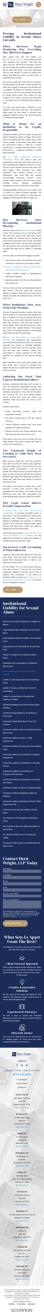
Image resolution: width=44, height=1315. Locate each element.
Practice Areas (22, 1083)
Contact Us (22, 1087)
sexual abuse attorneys (14, 60)
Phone (5, 881)
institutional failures (28, 230)
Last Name (7, 875)
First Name (7, 869)
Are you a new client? (11, 894)
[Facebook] (17, 1065)
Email (5, 887)
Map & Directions (22, 1108)
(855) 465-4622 (22, 1074)
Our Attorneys (22, 1080)
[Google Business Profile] (27, 1065)
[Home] (21, 4)
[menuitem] (22, 623)
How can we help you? (11, 900)
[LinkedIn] (22, 1065)
